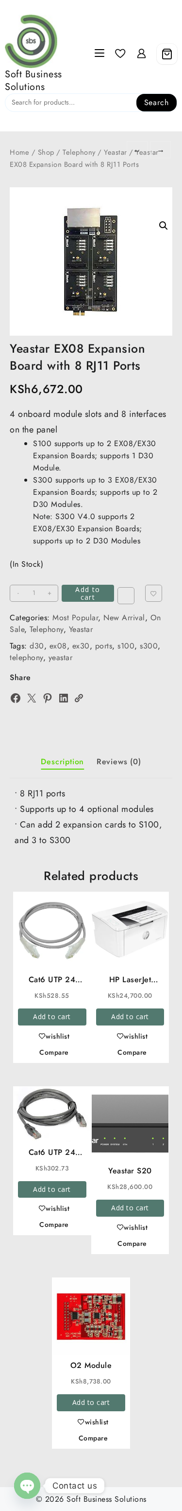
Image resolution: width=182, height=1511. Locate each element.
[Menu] (99, 54)
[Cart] (167, 54)
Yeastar (115, 152)
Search (156, 102)
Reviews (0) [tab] (119, 761)
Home (19, 152)
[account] (142, 53)
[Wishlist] (120, 53)
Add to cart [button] (52, 1016)
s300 (149, 645)
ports (104, 645)
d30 (37, 645)
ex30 (81, 645)
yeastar (61, 657)
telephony (26, 657)
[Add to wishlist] (153, 593)
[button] (163, 225)
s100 (125, 645)
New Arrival (124, 617)
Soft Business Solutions (33, 80)
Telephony (79, 152)
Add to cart (87, 593)
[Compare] (125, 595)
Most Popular (75, 617)
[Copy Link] (78, 698)
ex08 (58, 645)
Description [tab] (62, 761)
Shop (46, 152)
